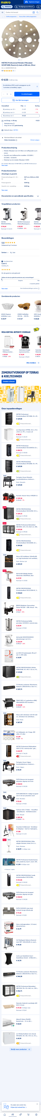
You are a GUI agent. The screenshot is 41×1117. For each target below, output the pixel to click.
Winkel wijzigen (34, 140)
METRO (15, 130)
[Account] (36, 1114)
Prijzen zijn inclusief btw (18, 1107)
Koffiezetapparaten (11, 16)
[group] (20, 242)
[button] (32, 2)
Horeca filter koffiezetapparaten (27, 16)
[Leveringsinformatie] (13, 123)
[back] (3, 12)
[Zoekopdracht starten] (37, 12)
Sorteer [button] (4, 252)
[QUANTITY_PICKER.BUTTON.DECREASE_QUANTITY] (3, 94)
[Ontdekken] (12, 1114)
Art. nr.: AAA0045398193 (8, 68)
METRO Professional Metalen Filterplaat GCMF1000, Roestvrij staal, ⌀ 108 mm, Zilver (18, 64)
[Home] (5, 1114)
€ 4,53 (5, 80)
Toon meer (5, 165)
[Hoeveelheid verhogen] (11, 94)
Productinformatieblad (26, 423)
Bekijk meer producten (19, 1049)
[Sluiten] (37, 1104)
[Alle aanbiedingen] (20, 1114)
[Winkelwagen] (28, 1114)
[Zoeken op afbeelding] (34, 12)
